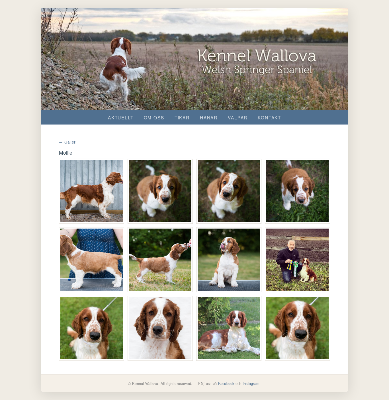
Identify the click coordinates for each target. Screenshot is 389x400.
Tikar (182, 117)
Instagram (251, 383)
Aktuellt (121, 117)
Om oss (154, 117)
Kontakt (269, 117)
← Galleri (67, 142)
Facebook (226, 383)
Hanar (209, 117)
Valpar (237, 117)
